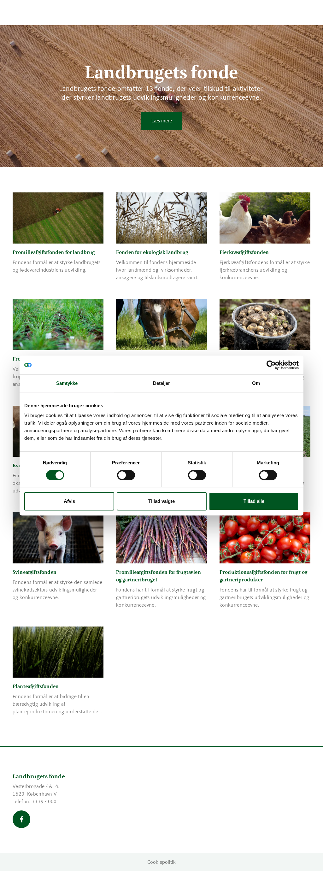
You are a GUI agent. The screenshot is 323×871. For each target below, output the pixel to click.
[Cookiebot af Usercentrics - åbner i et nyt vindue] (271, 365)
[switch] (126, 475)
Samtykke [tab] (67, 383)
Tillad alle (254, 501)
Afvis (69, 501)
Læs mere (161, 121)
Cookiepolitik (161, 862)
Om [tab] (256, 383)
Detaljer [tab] (161, 383)
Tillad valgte (161, 501)
